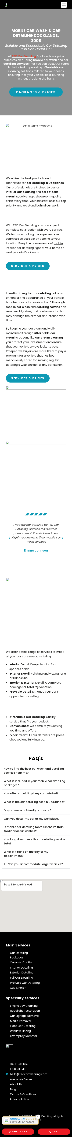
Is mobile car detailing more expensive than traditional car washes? (34, 829)
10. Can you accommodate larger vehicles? (33, 864)
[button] (64, 5)
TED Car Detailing (24, 56)
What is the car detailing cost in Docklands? (34, 802)
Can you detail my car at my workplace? (31, 819)
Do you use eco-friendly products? (27, 810)
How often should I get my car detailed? (31, 793)
